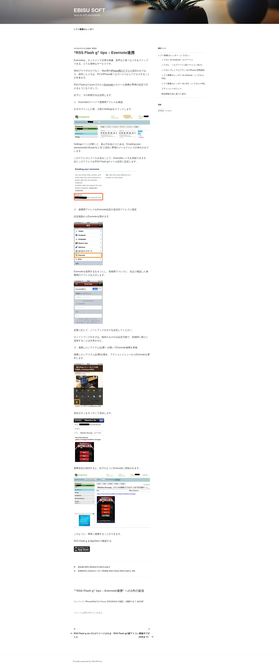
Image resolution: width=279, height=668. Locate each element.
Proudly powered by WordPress (87, 661)
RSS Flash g (104, 567)
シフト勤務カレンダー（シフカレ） (174, 55)
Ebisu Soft (89, 10)
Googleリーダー (94, 571)
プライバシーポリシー (171, 88)
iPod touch (114, 571)
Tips (133, 571)
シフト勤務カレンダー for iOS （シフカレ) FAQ (183, 83)
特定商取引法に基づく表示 (173, 94)
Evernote (108, 84)
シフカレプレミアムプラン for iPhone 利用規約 (183, 70)
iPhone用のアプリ (120, 70)
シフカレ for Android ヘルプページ (177, 60)
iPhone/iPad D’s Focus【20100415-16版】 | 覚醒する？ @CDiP (114, 601)
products (94, 567)
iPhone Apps (83, 567)
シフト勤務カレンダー (84, 29)
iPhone (105, 571)
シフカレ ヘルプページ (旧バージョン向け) (181, 65)
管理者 (94, 48)
